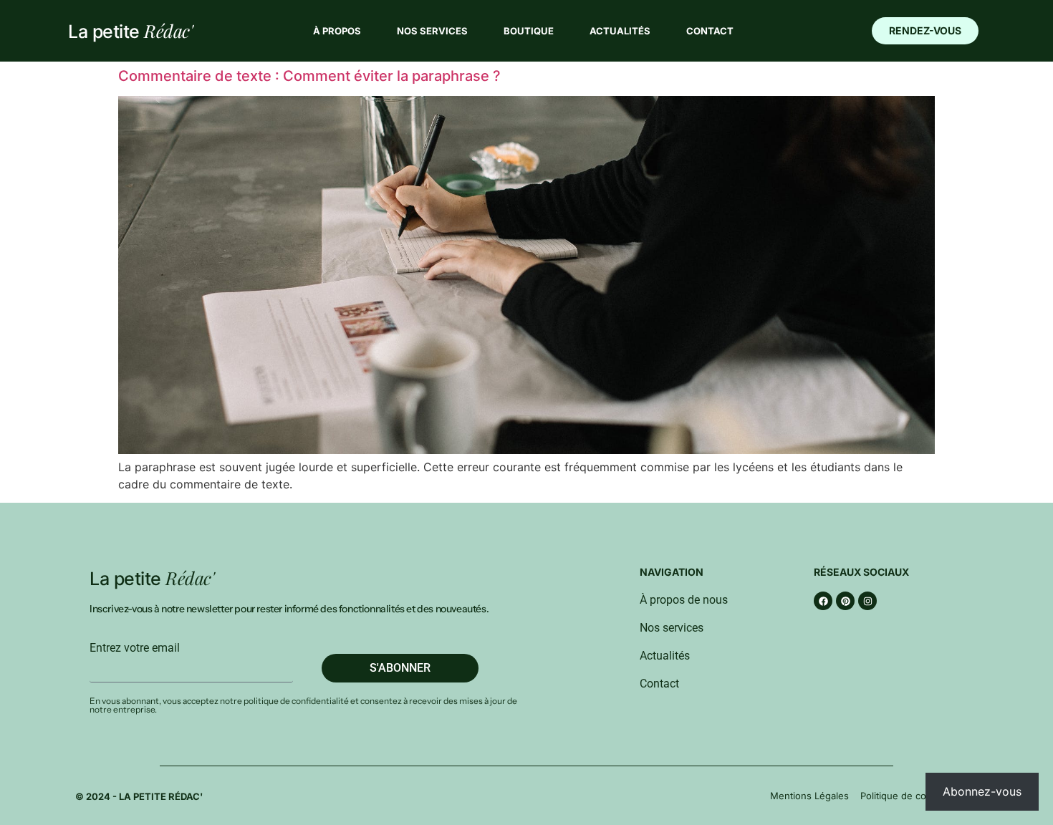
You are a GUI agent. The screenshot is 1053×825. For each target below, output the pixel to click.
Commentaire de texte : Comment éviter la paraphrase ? (309, 76)
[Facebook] (823, 601)
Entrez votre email (135, 648)
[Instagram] (867, 601)
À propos (337, 31)
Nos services (432, 31)
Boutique (529, 31)
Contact (710, 31)
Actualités (620, 31)
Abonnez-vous (982, 791)
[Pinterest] (845, 601)
